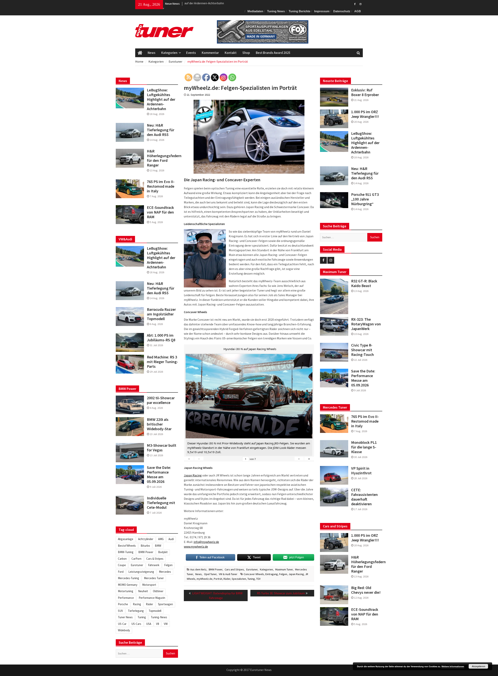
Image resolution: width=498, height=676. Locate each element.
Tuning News (276, 11)
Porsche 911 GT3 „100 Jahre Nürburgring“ (365, 199)
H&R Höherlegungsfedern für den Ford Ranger (366, 564)
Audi (171, 539)
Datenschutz (341, 11)
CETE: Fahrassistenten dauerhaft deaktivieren (364, 497)
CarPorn (136, 558)
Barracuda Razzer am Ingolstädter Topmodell (161, 314)
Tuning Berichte (299, 11)
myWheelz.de (204, 579)
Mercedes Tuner (154, 578)
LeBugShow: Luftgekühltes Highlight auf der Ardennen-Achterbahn (365, 142)
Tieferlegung (136, 611)
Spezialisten (239, 579)
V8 (157, 624)
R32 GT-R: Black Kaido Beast (364, 283)
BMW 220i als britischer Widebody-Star (159, 424)
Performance (126, 598)
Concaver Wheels (254, 574)
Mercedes (165, 572)
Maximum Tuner (284, 569)
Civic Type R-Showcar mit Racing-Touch (362, 350)
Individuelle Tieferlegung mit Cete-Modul (161, 503)
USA (148, 624)
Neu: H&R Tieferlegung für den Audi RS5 (365, 173)
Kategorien (169, 53)
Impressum (321, 11)
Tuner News (125, 617)
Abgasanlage (125, 539)
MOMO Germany (127, 585)
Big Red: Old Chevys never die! (366, 590)
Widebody (124, 630)
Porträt (218, 579)
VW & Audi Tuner (228, 574)
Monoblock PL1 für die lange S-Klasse (364, 447)
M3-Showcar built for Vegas (161, 447)
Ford (121, 572)
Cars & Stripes (154, 558)
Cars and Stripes (234, 569)
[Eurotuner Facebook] (354, 3)
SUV (120, 611)
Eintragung (271, 574)
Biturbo (145, 545)
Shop (246, 53)
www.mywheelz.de (196, 546)
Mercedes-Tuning (128, 578)
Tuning (251, 579)
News (151, 53)
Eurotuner (252, 569)
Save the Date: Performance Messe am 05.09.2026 (363, 378)
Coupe (122, 565)
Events (191, 53)
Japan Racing (193, 475)
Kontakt (231, 53)
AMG (161, 539)
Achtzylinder (145, 539)
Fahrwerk (153, 565)
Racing (137, 604)
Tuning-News (159, 617)
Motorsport (149, 585)
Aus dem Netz (198, 569)
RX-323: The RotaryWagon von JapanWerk (366, 324)
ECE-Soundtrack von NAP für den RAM (364, 614)
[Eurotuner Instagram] (360, 3)
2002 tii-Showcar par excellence (161, 400)
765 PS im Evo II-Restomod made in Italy (365, 421)
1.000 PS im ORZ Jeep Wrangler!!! (365, 114)
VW (166, 624)
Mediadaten (255, 11)
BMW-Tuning (125, 552)
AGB (357, 11)
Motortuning (125, 591)
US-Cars (136, 624)
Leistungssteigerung (141, 572)
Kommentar (210, 53)
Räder (227, 579)
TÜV (258, 579)
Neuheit (143, 591)
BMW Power (215, 569)
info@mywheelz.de (206, 542)
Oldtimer (158, 591)
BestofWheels (127, 545)
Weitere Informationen (452, 666)
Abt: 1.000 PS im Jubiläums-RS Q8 (161, 337)
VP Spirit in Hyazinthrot (361, 470)
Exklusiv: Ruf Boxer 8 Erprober (204, 3)
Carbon (122, 558)
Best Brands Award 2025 (273, 53)
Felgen (283, 574)
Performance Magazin (152, 598)
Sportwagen (165, 604)
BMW (158, 545)
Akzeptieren (478, 666)
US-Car (122, 624)
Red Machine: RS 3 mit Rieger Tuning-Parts (162, 362)
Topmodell (155, 611)
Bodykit (163, 552)
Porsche (123, 604)
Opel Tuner (210, 574)
